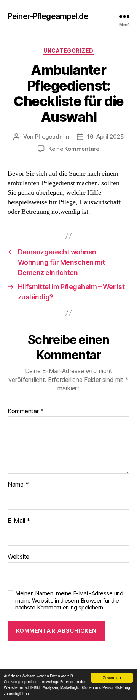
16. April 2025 (105, 136)
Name (18, 484)
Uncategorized (68, 50)
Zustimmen (112, 678)
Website (18, 556)
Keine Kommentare (73, 148)
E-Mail (19, 520)
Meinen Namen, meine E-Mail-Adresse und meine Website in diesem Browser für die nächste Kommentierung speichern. (69, 600)
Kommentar (26, 411)
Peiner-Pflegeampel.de (48, 16)
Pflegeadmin (52, 136)
